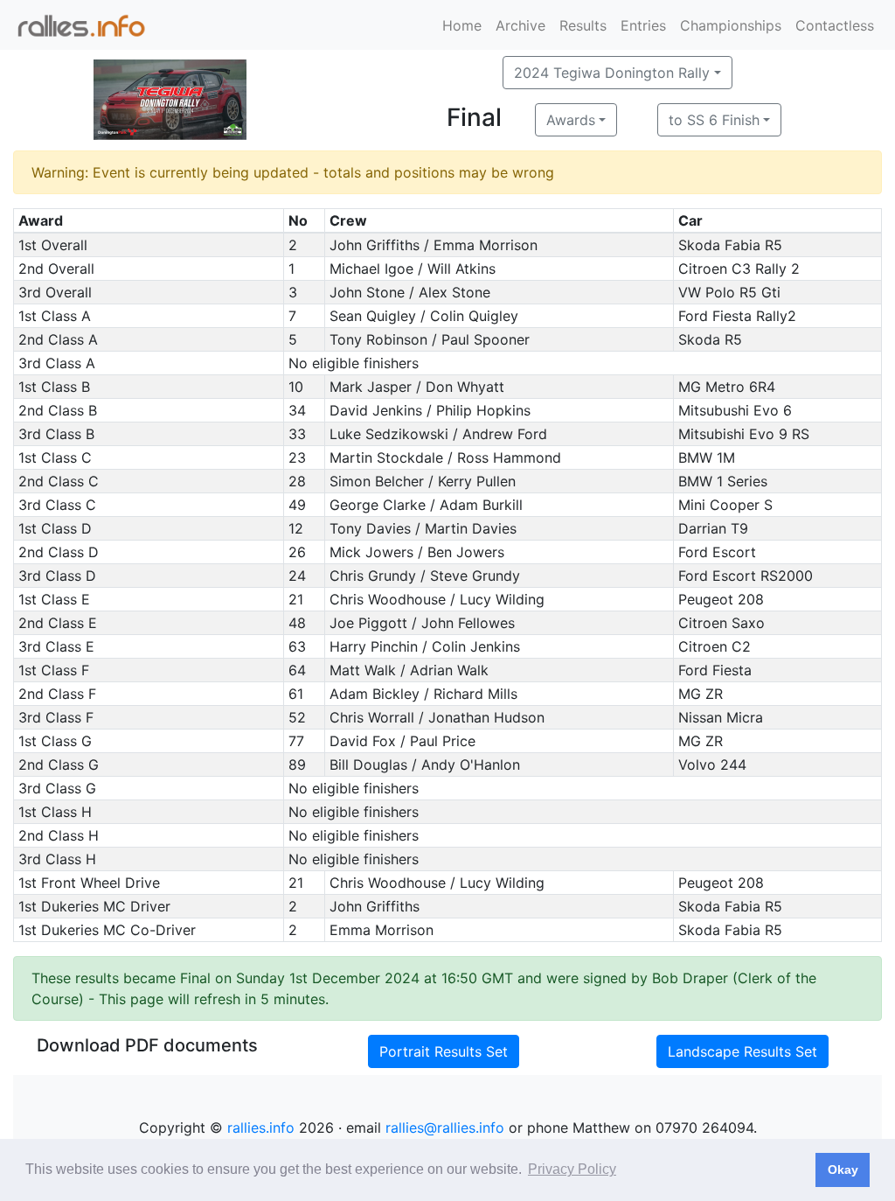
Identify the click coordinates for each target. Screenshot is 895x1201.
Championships (730, 25)
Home (462, 25)
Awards (570, 120)
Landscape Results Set (742, 1051)
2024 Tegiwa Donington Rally (612, 72)
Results (583, 25)
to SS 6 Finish (714, 120)
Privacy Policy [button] (572, 1169)
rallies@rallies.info (444, 1127)
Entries (643, 25)
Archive (520, 25)
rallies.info (261, 1127)
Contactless (834, 25)
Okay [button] (843, 1170)
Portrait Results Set (443, 1051)
